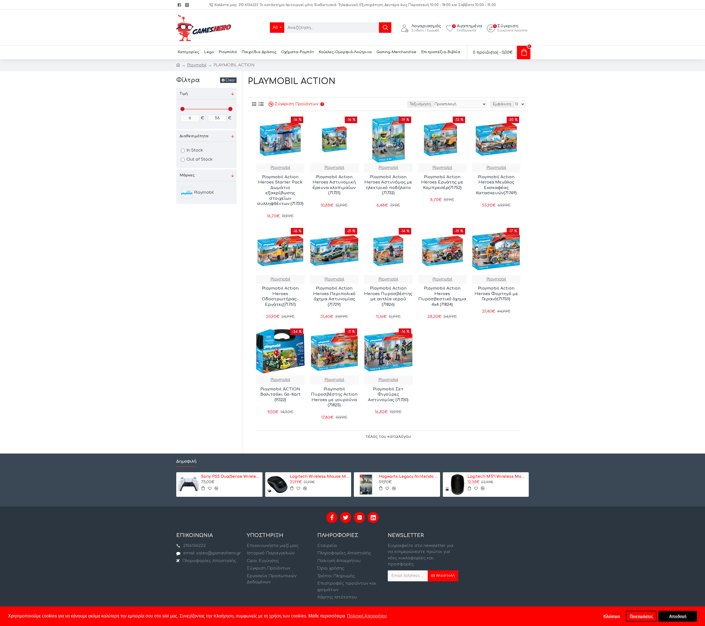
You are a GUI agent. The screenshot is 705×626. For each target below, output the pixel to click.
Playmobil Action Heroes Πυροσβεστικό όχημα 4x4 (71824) (442, 296)
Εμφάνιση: (502, 104)
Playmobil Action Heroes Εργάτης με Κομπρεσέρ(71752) (442, 182)
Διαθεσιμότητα (194, 136)
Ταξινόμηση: (420, 104)
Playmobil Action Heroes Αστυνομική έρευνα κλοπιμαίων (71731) (334, 185)
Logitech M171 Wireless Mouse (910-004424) (497, 476)
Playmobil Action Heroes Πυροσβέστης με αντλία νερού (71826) (388, 296)
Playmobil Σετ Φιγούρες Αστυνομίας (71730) (388, 394)
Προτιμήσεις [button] (641, 616)
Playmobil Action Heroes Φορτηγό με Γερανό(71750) (496, 293)
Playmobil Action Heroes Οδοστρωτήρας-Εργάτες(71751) (280, 296)
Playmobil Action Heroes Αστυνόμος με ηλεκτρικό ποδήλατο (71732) (388, 185)
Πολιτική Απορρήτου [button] (367, 616)
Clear (230, 80)
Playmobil (197, 65)
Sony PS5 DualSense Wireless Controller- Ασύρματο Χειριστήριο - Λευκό (231, 476)
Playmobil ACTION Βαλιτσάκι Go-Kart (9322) (280, 394)
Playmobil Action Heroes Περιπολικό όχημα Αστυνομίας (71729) (334, 296)
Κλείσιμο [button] (611, 616)
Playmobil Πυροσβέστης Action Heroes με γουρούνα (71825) (334, 397)
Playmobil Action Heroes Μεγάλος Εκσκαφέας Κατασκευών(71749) (496, 185)
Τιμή (184, 94)
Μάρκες (187, 175)
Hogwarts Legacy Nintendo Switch (408, 476)
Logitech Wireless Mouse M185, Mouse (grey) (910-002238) (319, 476)
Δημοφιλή (186, 461)
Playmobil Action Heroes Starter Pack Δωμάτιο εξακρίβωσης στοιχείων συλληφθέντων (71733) (280, 190)
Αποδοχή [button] (678, 616)
